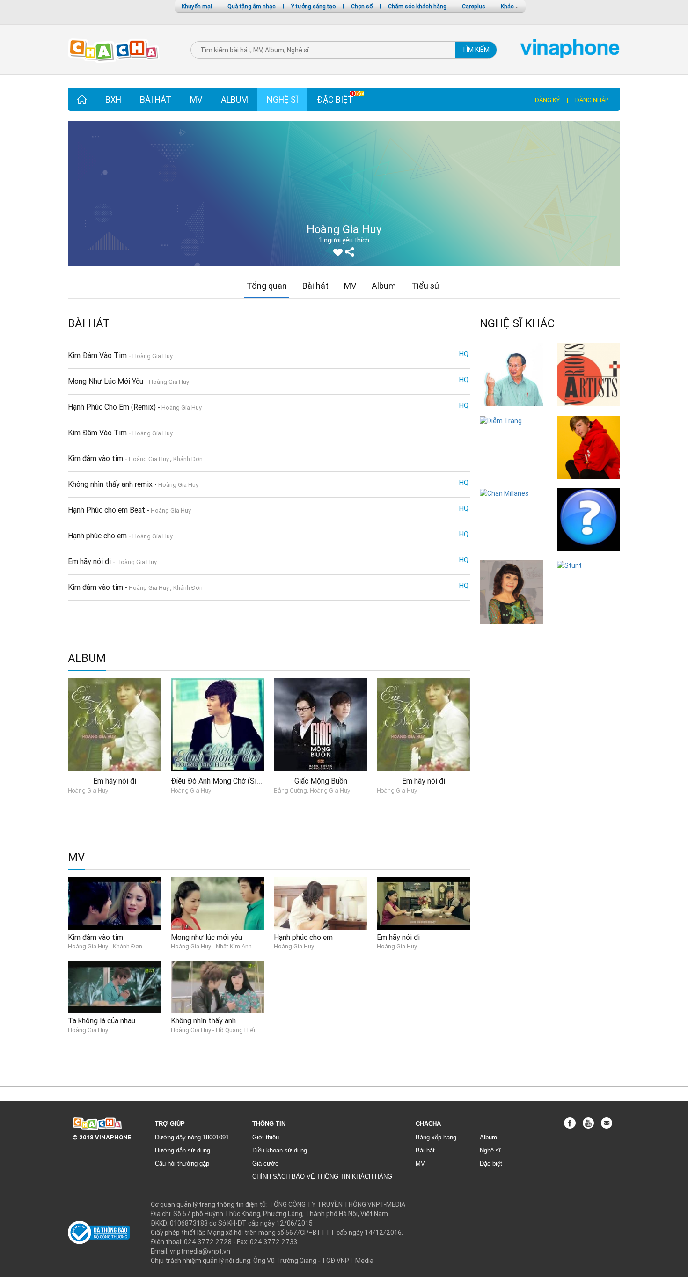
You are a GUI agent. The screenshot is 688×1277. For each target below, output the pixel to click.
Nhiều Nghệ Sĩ (588, 410)
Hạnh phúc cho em (98, 535)
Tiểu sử (425, 285)
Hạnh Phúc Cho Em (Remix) (113, 406)
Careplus (473, 6)
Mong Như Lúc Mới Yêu (106, 381)
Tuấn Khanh (511, 410)
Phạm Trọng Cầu (588, 555)
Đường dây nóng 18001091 (192, 1137)
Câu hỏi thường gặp (182, 1163)
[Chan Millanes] (504, 492)
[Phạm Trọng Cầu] (588, 519)
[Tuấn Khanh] (511, 374)
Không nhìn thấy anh (203, 1020)
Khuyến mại (197, 6)
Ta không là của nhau (101, 1020)
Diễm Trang (511, 430)
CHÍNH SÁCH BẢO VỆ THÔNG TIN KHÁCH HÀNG (322, 1176)
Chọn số (362, 6)
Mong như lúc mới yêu (206, 937)
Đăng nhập (591, 100)
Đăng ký (547, 100)
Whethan (588, 483)
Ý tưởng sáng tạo (313, 6)
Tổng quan (267, 285)
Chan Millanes (511, 502)
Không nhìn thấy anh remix (111, 484)
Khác (508, 6)
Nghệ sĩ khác (517, 323)
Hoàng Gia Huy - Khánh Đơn (105, 946)
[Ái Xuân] (511, 591)
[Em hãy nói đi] (423, 902)
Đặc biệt (335, 99)
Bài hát (155, 99)
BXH (113, 99)
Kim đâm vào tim (96, 458)
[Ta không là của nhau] (114, 986)
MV (196, 99)
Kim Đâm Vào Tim (98, 355)
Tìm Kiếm (476, 49)
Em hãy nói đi (90, 561)
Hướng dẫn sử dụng (182, 1150)
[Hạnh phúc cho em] (320, 902)
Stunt (588, 574)
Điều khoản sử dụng (279, 1150)
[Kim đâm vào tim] (114, 902)
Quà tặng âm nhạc (251, 6)
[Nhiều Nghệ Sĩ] (588, 374)
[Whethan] (588, 446)
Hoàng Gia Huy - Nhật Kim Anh (211, 946)
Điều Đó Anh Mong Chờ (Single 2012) (231, 780)
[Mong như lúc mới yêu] (217, 902)
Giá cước (265, 1163)
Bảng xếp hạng (436, 1137)
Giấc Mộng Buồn (320, 780)
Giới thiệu (265, 1137)
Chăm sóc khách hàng (417, 6)
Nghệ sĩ (282, 99)
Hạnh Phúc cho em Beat (107, 509)
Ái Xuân (511, 628)
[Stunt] (569, 565)
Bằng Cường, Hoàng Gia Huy (312, 790)
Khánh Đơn (188, 459)
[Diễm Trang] (501, 420)
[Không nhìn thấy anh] (217, 986)
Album (234, 99)
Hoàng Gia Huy (152, 356)
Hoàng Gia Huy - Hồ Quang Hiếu (214, 1030)
